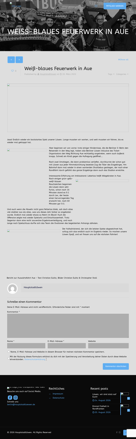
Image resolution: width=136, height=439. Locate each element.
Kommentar (13, 312)
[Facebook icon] (117, 432)
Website (92, 341)
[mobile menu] (96, 6)
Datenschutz (58, 398)
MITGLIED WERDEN (115, 6)
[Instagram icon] (120, 432)
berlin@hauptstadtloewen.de (21, 404)
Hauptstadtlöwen (48, 74)
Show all (124, 59)
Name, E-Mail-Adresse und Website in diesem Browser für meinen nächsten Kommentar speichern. (57, 352)
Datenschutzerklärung (34, 359)
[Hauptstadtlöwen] (15, 6)
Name (10, 341)
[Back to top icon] (126, 432)
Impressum (58, 394)
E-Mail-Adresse (56, 341)
